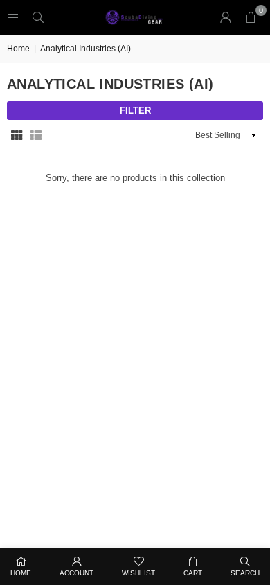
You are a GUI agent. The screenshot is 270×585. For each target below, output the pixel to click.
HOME (20, 573)
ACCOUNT (76, 573)
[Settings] (225, 17)
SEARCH (245, 573)
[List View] (36, 135)
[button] (250, 17)
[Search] (38, 17)
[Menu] (13, 17)
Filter (135, 110)
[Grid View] (16, 135)
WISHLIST (138, 573)
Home (18, 48)
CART (192, 573)
